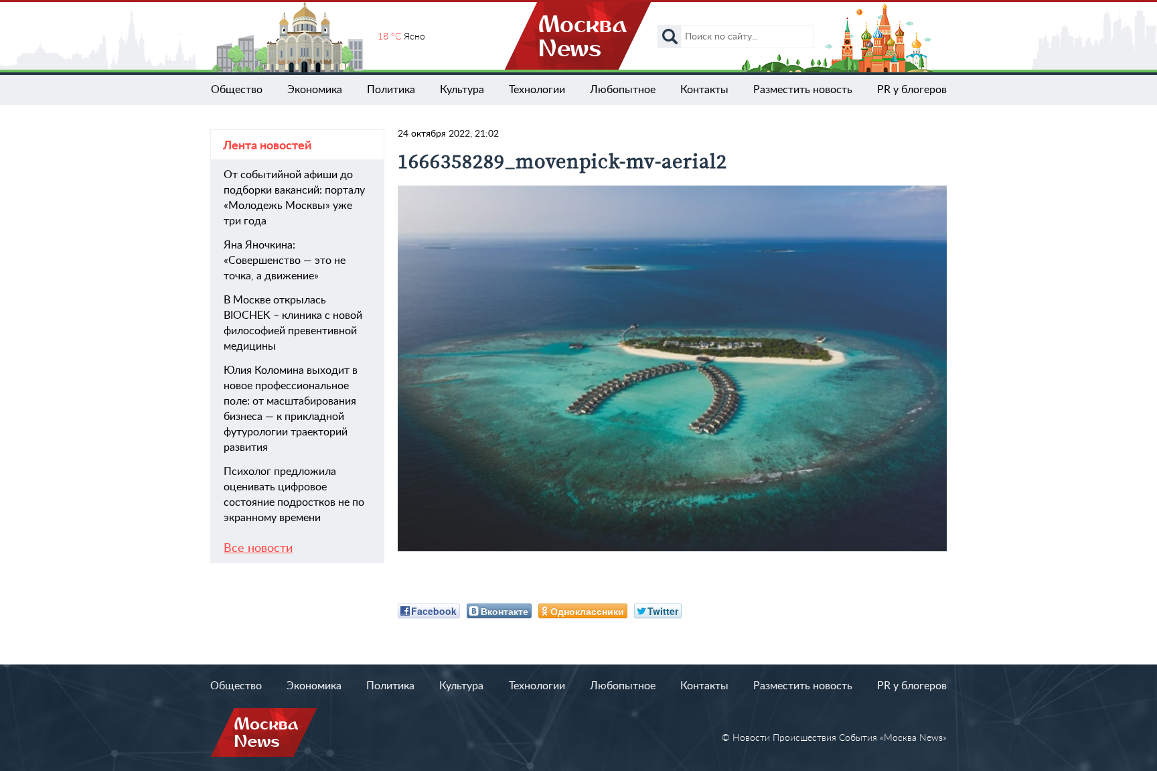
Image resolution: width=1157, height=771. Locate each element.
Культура (462, 89)
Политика (391, 89)
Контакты (704, 89)
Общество (236, 89)
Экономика (314, 89)
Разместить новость (802, 89)
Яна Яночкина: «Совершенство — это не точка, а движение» (284, 260)
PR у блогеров (912, 89)
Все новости (258, 549)
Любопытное (622, 89)
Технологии (537, 89)
